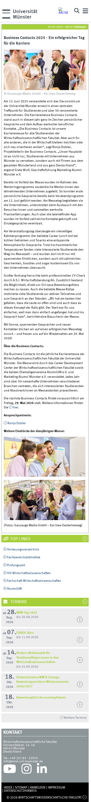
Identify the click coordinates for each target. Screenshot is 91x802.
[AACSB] (64, 10)
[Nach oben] (84, 797)
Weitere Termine (75, 717)
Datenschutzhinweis (20, 790)
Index (8, 787)
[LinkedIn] (42, 770)
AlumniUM (14, 588)
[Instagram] (26, 770)
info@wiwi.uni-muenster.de (23, 761)
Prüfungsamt (16, 565)
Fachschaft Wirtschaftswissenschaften (34, 580)
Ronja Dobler (16, 423)
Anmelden (37, 787)
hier (15, 407)
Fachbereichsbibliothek (23, 557)
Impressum (56, 787)
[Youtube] (9, 770)
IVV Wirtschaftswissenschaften (29, 573)
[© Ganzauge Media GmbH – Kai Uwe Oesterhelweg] (45, 69)
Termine (18, 602)
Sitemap (21, 787)
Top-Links (19, 539)
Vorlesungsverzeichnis (23, 549)
